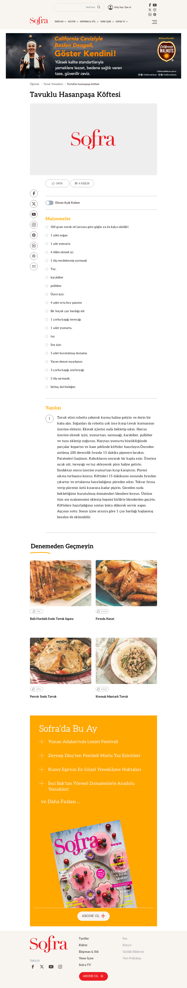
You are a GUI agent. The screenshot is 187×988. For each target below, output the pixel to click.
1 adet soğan (59, 235)
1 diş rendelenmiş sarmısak (69, 260)
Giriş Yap (118, 7)
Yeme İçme (86, 958)
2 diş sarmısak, (60, 378)
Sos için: (56, 345)
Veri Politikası (132, 958)
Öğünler (34, 84)
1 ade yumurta (60, 244)
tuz (53, 336)
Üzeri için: (57, 294)
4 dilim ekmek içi (62, 252)
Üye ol (128, 7)
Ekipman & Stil (88, 952)
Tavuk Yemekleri (53, 84)
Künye (127, 945)
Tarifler (84, 938)
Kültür (83, 945)
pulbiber (56, 286)
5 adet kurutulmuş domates (69, 353)
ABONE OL (91, 916)
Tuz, (53, 269)
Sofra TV (85, 965)
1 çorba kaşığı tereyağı (66, 319)
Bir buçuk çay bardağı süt (68, 311)
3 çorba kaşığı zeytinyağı (67, 370)
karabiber (57, 277)
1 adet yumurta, (61, 328)
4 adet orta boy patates (66, 303)
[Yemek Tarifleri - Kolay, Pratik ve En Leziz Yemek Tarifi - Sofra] (39, 20)
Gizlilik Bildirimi (133, 952)
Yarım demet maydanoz (67, 361)
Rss (125, 938)
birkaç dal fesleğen (63, 387)
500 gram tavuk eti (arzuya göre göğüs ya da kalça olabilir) (90, 227)
